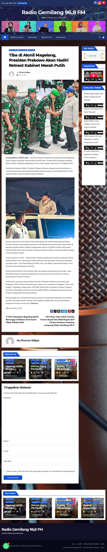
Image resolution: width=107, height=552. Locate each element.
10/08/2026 (11, 511)
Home (74, 544)
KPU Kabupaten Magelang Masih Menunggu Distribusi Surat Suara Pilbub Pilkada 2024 (22, 320)
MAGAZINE (32, 37)
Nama (6, 441)
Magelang (61, 37)
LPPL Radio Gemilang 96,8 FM (72, 547)
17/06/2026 (89, 511)
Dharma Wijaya (24, 72)
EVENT (79, 544)
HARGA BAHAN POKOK (91, 544)
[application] (93, 76)
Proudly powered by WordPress (11, 546)
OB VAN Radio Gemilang (91, 547)
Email (6, 451)
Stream (102, 547)
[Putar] (87, 79)
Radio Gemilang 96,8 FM (53, 12)
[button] (99, 37)
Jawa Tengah (22, 50)
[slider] (100, 105)
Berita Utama (17, 37)
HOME (103, 544)
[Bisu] (99, 79)
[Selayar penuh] (102, 79)
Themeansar (37, 546)
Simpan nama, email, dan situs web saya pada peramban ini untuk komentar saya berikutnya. (40, 471)
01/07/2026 (37, 511)
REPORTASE (46, 37)
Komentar (8, 398)
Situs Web (7, 461)
